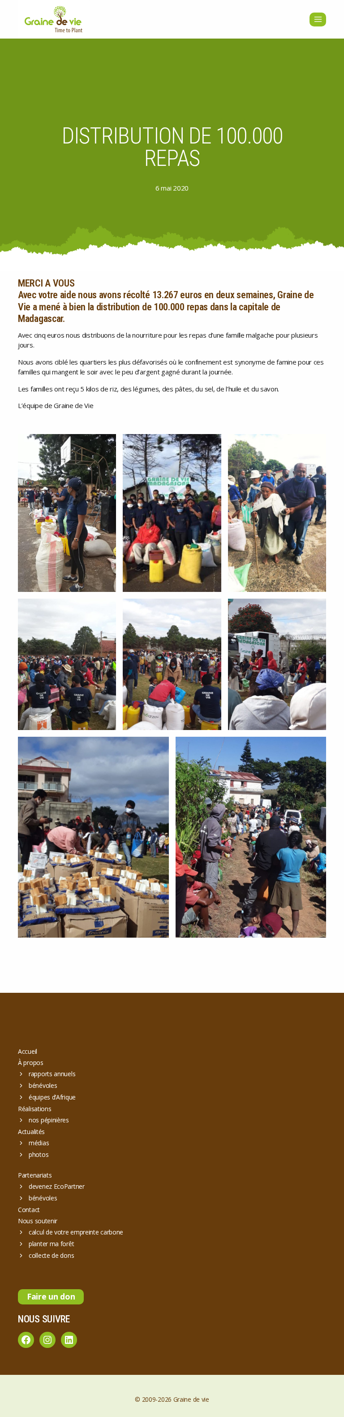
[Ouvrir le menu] (318, 19)
